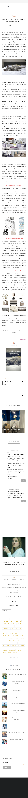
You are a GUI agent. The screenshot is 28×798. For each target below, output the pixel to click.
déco (3, 30)
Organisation (21, 645)
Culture (5, 630)
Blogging (13, 623)
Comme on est (14, 785)
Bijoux (4, 623)
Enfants (18, 630)
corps (12, 628)
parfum (4, 647)
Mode (4, 645)
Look (9, 640)
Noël (8, 645)
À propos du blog (14, 590)
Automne (18, 618)
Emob (13, 118)
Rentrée (5, 650)
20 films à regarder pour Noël (17, 739)
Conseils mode (6, 628)
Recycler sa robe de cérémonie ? (17, 703)
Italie (16, 638)
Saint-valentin (20, 650)
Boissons (19, 623)
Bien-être (18, 621)
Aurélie (10, 487)
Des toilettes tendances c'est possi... (12, 430)
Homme (4, 638)
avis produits (6, 621)
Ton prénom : (13, 762)
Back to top (17, 790)
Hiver (21, 635)
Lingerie (5, 640)
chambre (4, 98)
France (4, 635)
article (8, 53)
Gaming (9, 635)
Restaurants (12, 650)
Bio (8, 623)
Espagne (11, 633)
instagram (14, 579)
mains (14, 640)
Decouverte (11, 630)
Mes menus (20, 643)
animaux (12, 618)
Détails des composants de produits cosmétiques (14, 587)
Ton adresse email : (13, 758)
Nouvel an (13, 645)
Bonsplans (5, 626)
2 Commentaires (21, 378)
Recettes (17, 647)
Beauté (12, 621)
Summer (5, 652)
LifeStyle (22, 638)
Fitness (16, 633)
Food (21, 633)
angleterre (5, 618)
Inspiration (10, 638)
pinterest (6, 579)
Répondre (23, 480)
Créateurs (18, 628)
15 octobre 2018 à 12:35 (13, 489)
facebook (22, 579)
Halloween (16, 635)
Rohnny (10, 448)
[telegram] (5, 378)
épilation (5, 633)
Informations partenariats (14, 584)
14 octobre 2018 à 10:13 (13, 450)
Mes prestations (14, 592)
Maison (14, 16)
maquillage (13, 643)
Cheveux (12, 626)
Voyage (15, 652)
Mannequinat (6, 643)
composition (18, 626)
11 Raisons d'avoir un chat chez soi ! (17, 732)
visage (9, 652)
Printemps (10, 647)
